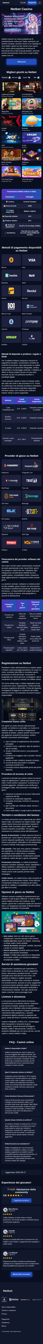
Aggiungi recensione (21, 1200)
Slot (35, 77)
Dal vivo (15, 77)
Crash (25, 77)
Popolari (5, 77)
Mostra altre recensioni (21, 1274)
